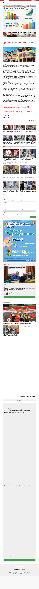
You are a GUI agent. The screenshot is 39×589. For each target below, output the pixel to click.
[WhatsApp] (22, 570)
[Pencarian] (35, 2)
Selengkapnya (19, 296)
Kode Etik (16, 572)
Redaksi (10, 572)
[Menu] (3, 2)
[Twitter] (17, 570)
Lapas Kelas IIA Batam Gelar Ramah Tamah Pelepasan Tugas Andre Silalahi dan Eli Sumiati (17, 111)
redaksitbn (6, 45)
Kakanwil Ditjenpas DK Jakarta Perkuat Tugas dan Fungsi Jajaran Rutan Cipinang (16, 107)
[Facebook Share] (27, 120)
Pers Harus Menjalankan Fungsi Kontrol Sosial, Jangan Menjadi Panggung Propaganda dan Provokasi (19, 106)
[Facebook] (15, 570)
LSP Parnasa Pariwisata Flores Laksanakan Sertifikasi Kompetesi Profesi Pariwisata (20, 557)
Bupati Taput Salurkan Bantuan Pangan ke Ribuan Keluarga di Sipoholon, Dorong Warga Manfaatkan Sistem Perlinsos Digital (22, 289)
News (4, 40)
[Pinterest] (19, 570)
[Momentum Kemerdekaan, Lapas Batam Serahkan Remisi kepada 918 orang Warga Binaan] (31, 138)
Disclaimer (21, 572)
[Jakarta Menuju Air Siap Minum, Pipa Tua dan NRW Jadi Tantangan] (31, 127)
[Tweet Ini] (29, 120)
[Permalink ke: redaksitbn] (3, 45)
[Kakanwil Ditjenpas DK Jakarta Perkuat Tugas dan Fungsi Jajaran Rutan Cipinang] (19, 127)
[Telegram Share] (33, 120)
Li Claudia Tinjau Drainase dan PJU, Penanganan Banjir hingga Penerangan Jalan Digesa (22, 293)
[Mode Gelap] (34, 2)
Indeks (13, 572)
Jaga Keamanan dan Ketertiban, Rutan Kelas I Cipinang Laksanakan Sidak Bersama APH (17, 110)
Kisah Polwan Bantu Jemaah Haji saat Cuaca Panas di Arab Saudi (19, 483)
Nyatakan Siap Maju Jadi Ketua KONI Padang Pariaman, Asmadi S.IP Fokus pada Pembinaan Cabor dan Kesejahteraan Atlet (10, 335)
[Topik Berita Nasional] (7, 2)
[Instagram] (20, 570)
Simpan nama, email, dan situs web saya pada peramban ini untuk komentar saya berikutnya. (18, 214)
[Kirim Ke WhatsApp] (35, 120)
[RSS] (24, 570)
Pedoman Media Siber (27, 572)
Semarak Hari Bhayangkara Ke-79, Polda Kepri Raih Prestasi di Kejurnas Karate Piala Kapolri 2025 (18, 323)
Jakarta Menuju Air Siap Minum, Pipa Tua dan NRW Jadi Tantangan (13, 108)
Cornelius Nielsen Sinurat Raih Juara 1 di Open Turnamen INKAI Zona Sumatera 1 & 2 (27, 397)
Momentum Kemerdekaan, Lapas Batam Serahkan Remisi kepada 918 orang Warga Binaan (17, 112)
